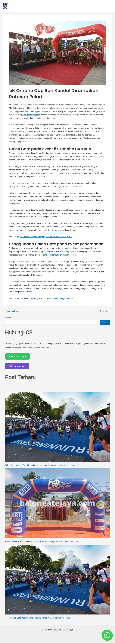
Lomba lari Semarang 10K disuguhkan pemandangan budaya (46, 298)
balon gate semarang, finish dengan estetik (57, 255)
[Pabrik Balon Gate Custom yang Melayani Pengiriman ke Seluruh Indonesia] (57, 579)
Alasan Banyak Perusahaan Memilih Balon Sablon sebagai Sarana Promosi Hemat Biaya (43, 541)
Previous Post (11, 311)
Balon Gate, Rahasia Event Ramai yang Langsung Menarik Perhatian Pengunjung (40, 465)
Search (8, 317)
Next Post (106, 311)
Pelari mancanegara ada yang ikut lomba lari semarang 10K (46, 236)
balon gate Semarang (30, 114)
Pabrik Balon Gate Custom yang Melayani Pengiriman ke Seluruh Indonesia (37, 618)
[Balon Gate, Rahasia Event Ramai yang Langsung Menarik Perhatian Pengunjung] (57, 427)
